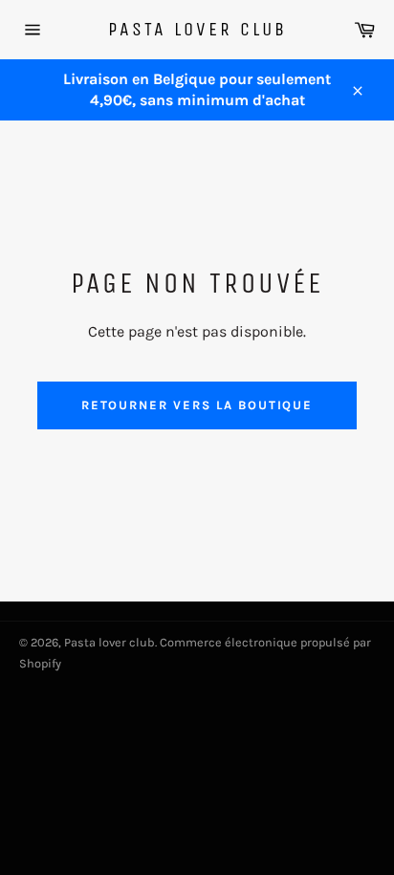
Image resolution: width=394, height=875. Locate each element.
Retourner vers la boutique (197, 405)
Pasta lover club (197, 29)
